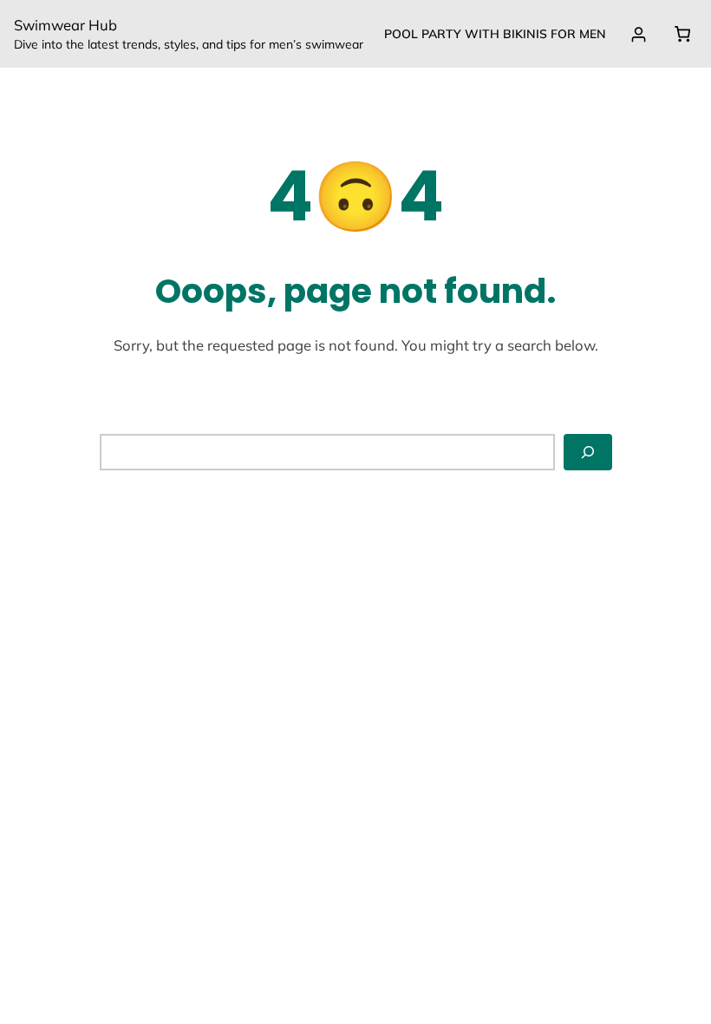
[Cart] (682, 34)
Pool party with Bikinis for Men (495, 34)
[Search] (588, 452)
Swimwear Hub (65, 25)
